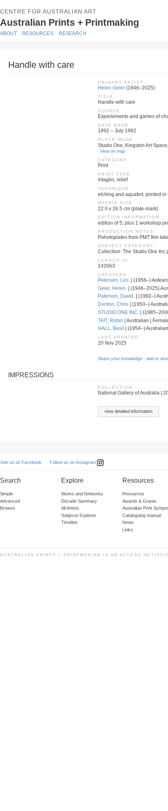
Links (127, 529)
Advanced (10, 501)
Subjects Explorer (78, 515)
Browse (7, 508)
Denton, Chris (113, 304)
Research (72, 33)
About (8, 33)
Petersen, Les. (114, 280)
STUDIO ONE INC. (118, 312)
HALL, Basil (111, 328)
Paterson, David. (116, 296)
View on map (112, 151)
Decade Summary (79, 501)
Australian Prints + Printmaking (84, 22)
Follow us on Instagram (73, 462)
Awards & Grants (139, 501)
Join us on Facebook (21, 462)
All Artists (70, 508)
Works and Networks (82, 493)
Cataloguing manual (141, 515)
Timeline (69, 522)
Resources (37, 33)
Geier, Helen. (112, 288)
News (128, 522)
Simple (6, 493)
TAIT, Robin (110, 320)
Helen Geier (111, 88)
